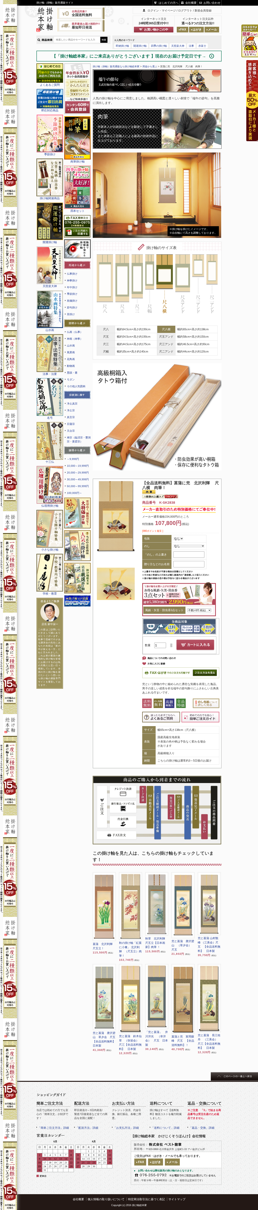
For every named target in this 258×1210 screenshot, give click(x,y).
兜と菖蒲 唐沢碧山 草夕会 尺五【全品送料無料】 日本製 (104, 1039)
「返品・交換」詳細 (201, 1127)
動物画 (71, 365)
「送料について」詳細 (165, 1127)
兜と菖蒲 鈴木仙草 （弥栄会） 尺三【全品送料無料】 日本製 (130, 1043)
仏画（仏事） (75, 331)
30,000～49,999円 (78, 479)
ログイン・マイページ (162, 10)
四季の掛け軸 (159, 45)
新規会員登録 (203, 10)
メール (212, 29)
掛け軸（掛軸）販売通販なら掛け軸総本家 (116, 66)
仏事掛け (72, 273)
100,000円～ (74, 492)
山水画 (71, 345)
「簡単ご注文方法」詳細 (53, 1127)
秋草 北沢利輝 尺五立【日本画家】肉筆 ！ (156, 943)
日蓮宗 (71, 423)
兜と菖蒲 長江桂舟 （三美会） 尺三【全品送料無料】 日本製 (209, 1042)
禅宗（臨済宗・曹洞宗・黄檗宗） (79, 439)
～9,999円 (73, 459)
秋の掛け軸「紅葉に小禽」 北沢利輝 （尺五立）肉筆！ (130, 949)
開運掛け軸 (140, 45)
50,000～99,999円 (78, 486)
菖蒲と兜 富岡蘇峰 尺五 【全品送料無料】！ (182, 1041)
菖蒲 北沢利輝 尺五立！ (104, 946)
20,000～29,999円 (78, 472)
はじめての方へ (168, 2)
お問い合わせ (211, 2)
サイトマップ (176, 1199)
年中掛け (72, 287)
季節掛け (72, 293)
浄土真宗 (72, 403)
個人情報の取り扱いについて (106, 1199)
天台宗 (71, 430)
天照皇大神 (177, 45)
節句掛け (72, 307)
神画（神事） (75, 338)
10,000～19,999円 (78, 465)
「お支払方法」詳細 (126, 1127)
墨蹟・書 (72, 372)
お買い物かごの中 (156, 29)
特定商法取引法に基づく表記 (146, 1199)
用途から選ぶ (149, 66)
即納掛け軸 (122, 45)
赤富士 (202, 45)
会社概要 (191, 2)
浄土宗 (71, 410)
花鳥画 (71, 359)
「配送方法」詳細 (87, 1127)
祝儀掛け (72, 300)
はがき (197, 29)
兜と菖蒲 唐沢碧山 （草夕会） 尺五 (182, 945)
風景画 (71, 352)
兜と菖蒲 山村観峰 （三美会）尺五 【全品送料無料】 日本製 (209, 944)
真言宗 (71, 417)
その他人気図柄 (76, 386)
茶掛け (71, 314)
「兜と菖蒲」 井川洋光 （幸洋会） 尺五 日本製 (156, 1038)
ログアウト (185, 10)
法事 (191, 45)
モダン (71, 379)
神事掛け (72, 280)
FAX (183, 29)
